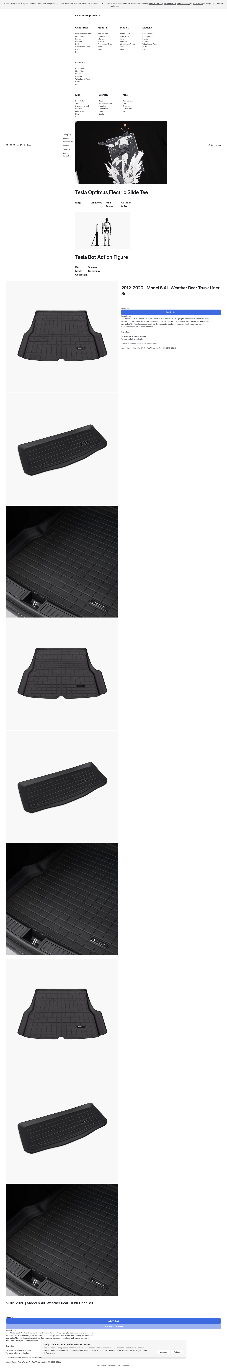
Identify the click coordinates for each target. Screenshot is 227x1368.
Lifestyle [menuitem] (66, 149)
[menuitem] (212, 145)
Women (103, 94)
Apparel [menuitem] (66, 145)
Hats (77, 114)
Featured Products (83, 34)
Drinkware (96, 202)
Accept (163, 1352)
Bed (77, 44)
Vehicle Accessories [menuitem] (68, 139)
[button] (209, 144)
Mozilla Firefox (170, 3)
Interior (78, 39)
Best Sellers (103, 34)
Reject (177, 1352)
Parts (97, 15)
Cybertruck (82, 27)
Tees (77, 103)
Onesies (126, 106)
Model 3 (125, 27)
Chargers (80, 15)
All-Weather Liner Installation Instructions (139, 343)
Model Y (80, 62)
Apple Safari (197, 3)
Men (78, 94)
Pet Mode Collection (81, 271)
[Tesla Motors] (14, 145)
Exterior (78, 41)
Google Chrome (156, 3)
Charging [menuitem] (67, 135)
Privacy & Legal (114, 1366)
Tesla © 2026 (101, 1366)
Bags (78, 202)
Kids (125, 94)
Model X (147, 27)
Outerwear (79, 111)
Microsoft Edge (183, 3)
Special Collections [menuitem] (67, 154)
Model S (102, 27)
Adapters (89, 15)
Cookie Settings (133, 1350)
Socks (77, 117)
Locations (125, 1366)
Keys (77, 52)
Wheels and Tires (82, 47)
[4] (62, 674)
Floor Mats (79, 36)
